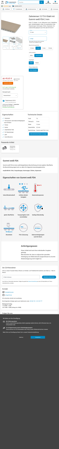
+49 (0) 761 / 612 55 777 (35, 301)
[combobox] (38, 32)
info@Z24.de (8, 295)
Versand (11, 80)
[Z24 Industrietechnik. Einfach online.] (10, 2)
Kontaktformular (9, 292)
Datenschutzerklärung (32, 281)
